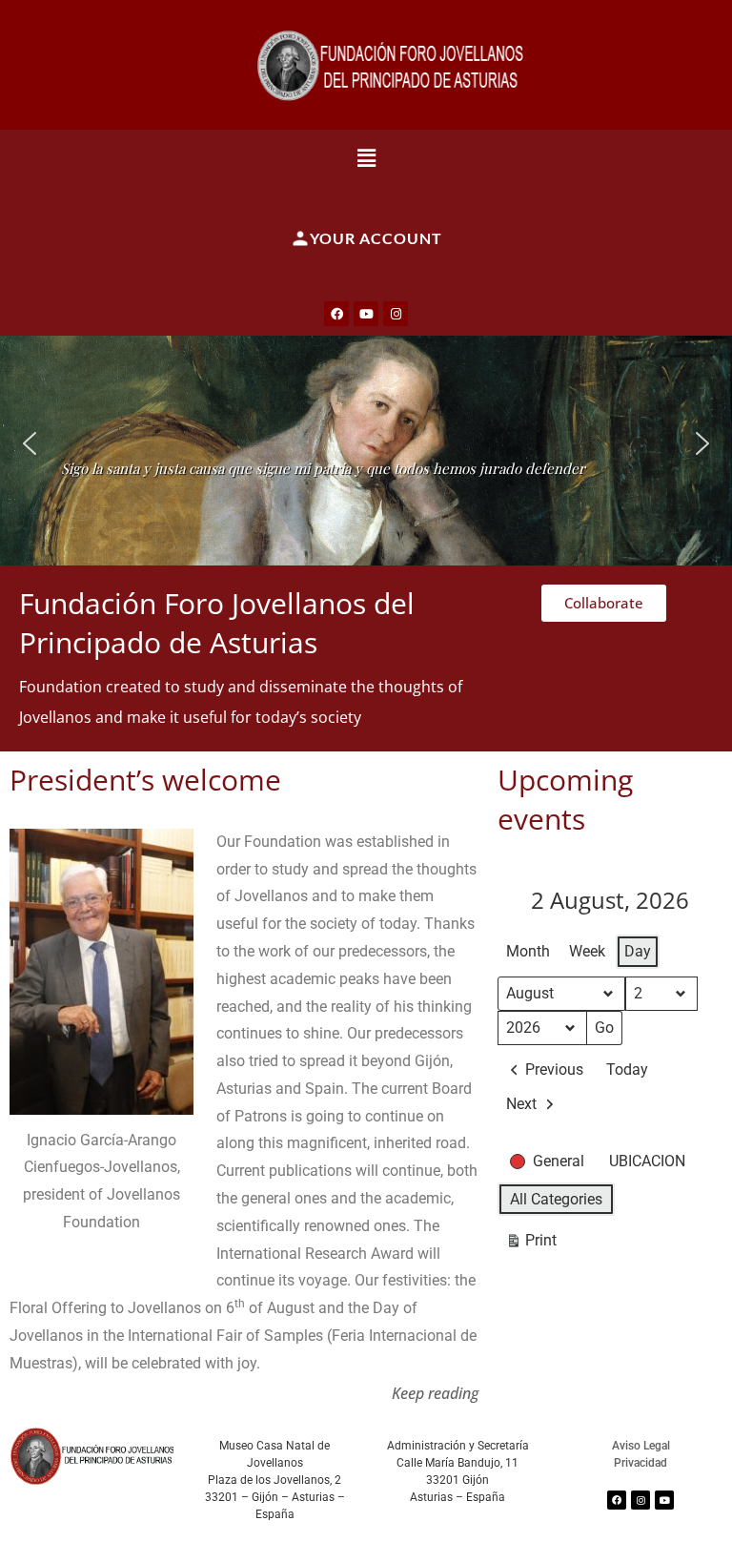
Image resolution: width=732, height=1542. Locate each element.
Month (528, 951)
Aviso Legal (641, 1445)
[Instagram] (395, 313)
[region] (366, 443)
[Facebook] (336, 313)
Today (627, 1069)
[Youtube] (366, 313)
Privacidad (640, 1463)
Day (637, 951)
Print (531, 1244)
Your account (376, 238)
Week (587, 951)
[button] (366, 157)
